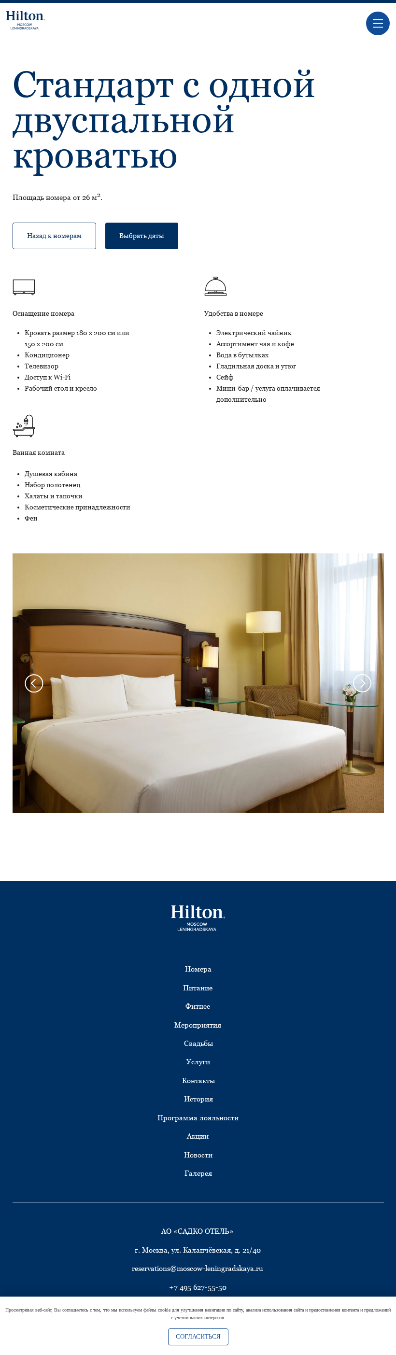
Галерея (198, 1173)
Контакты (198, 1080)
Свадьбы (198, 1043)
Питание (197, 988)
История (198, 1099)
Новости (198, 1155)
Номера (198, 969)
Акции (198, 1136)
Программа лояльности (198, 1118)
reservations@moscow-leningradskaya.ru (197, 1268)
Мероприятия (197, 1025)
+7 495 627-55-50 (197, 1287)
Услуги (198, 1062)
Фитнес (197, 1006)
